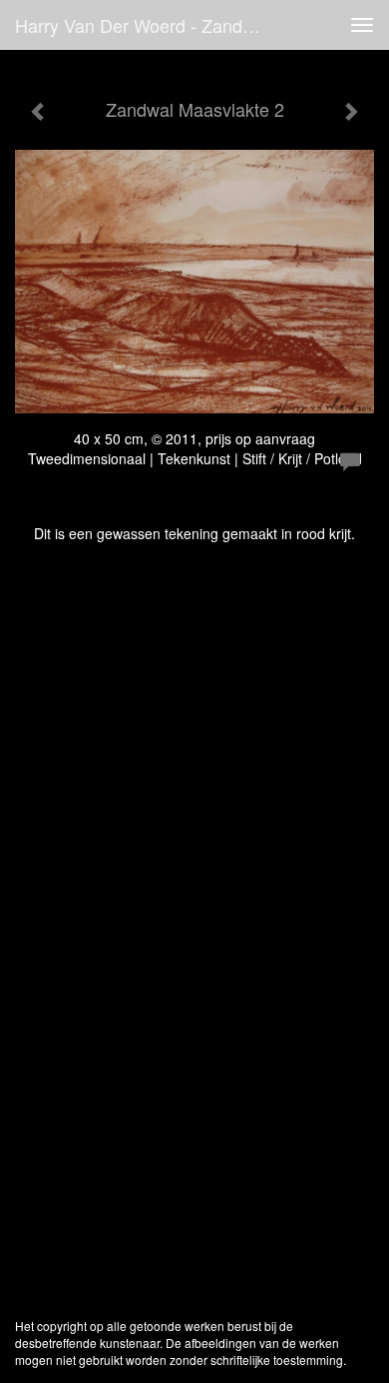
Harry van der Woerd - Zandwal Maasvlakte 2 (148, 25)
